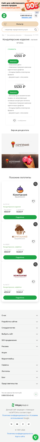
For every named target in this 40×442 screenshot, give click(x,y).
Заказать (13, 61)
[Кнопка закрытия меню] (38, 1)
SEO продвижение (9, 340)
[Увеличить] (35, 184)
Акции (4, 352)
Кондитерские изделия (12, 207)
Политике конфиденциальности (15, 415)
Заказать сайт (27, 17)
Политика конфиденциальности (20, 433)
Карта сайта (20, 436)
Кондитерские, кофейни (12, 247)
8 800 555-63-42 (26, 15)
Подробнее (20, 217)
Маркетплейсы (8, 359)
